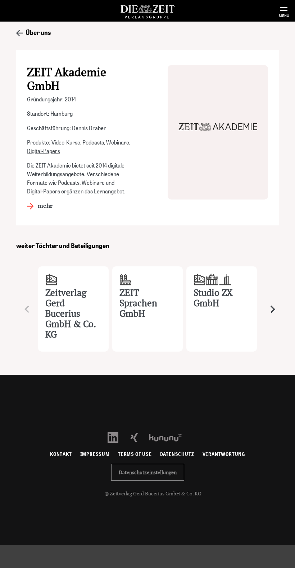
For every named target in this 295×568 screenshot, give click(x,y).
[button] (270, 309)
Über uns (37, 32)
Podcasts (93, 142)
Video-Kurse (65, 142)
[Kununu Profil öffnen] (169, 437)
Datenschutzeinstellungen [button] (148, 472)
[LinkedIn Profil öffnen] (117, 437)
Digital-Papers (43, 151)
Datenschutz (177, 454)
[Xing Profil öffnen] (138, 437)
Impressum (95, 454)
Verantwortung (224, 454)
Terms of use (135, 454)
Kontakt (61, 454)
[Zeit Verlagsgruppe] (147, 10)
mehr (44, 206)
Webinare (117, 142)
